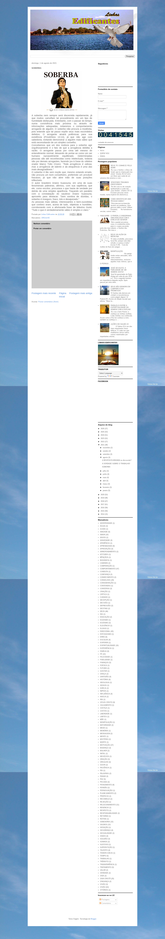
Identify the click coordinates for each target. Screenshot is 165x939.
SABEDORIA (105, 822)
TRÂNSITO (104, 861)
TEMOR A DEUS (106, 853)
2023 (103, 438)
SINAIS (103, 836)
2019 (103, 498)
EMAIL (102, 156)
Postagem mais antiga (80, 293)
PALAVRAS (104, 773)
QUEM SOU (104, 153)
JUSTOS (103, 711)
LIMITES (103, 717)
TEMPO (103, 856)
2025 (103, 432)
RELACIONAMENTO (108, 805)
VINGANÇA (104, 881)
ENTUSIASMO (105, 634)
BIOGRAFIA (104, 560)
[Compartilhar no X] (76, 214)
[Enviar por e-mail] (71, 214)
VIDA (102, 876)
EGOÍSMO (104, 623)
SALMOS (103, 825)
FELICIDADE (105, 657)
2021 (103, 445)
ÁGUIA (102, 526)
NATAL (102, 753)
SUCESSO (104, 844)
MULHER (103, 751)
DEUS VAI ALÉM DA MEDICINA (118, 236)
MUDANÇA (104, 748)
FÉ (101, 654)
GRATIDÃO (104, 677)
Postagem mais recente (44, 293)
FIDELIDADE (105, 660)
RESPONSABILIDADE (108, 813)
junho (105, 474)
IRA (101, 699)
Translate (115, 376)
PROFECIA (104, 796)
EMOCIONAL (105, 631)
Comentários (106, 903)
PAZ (101, 779)
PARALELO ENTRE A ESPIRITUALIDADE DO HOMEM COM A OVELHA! (121, 307)
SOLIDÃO (104, 839)
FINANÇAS (104, 662)
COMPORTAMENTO (108, 569)
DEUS (102, 611)
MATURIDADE (105, 725)
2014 (103, 514)
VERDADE (104, 873)
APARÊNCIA (105, 543)
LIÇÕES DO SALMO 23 (120, 324)
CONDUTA (104, 572)
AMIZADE (104, 532)
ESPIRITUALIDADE (107, 645)
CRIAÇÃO (104, 591)
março (105, 484)
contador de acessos (106, 142)
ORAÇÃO (103, 759)
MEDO (102, 728)
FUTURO (103, 668)
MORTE (103, 742)
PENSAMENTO (106, 785)
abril (104, 481)
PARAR (103, 776)
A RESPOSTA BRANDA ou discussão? (116, 460)
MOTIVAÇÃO (105, 745)
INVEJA (103, 697)
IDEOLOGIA (104, 682)
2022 (103, 442)
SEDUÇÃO (104, 827)
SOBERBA (106, 467)
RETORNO (104, 816)
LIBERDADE (105, 714)
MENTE (103, 736)
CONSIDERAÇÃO (107, 583)
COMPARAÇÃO (106, 566)
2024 (103, 435)
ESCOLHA (104, 640)
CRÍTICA (103, 594)
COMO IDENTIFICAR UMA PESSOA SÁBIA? (121, 200)
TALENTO (104, 850)
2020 (103, 495)
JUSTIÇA (103, 708)
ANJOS (103, 537)
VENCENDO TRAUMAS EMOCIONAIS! (120, 183)
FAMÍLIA (103, 651)
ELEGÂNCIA (105, 626)
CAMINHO (104, 563)
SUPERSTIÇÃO (106, 847)
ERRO (102, 637)
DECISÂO (104, 603)
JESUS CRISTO (106, 702)
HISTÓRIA (104, 679)
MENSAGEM (105, 734)
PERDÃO (103, 788)
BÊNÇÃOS (104, 557)
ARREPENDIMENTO (108, 552)
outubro (106, 451)
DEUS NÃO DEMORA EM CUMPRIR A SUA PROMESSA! (120, 289)
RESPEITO (104, 810)
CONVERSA (104, 588)
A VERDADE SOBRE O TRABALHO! (116, 464)
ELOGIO (103, 628)
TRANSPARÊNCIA (107, 864)
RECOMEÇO (105, 799)
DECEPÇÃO (104, 600)
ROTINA (103, 819)
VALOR (103, 870)
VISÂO (102, 884)
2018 (103, 501)
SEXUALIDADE (106, 833)
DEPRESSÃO (105, 606)
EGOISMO (104, 620)
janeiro (105, 490)
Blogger (93, 919)
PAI (101, 770)
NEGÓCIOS (104, 756)
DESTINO (104, 608)
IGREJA (103, 688)
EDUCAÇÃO (104, 617)
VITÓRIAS (104, 890)
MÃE (102, 719)
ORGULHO (45, 218)
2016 (103, 508)
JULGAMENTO (106, 705)
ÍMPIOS (103, 691)
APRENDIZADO (106, 546)
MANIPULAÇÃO (117, 251)
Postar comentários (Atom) (48, 302)
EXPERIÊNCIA (106, 648)
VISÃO (102, 887)
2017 (103, 504)
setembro (106, 454)
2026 (103, 429)
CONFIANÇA (105, 574)
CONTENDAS (105, 586)
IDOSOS (103, 685)
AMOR (102, 535)
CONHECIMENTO (107, 577)
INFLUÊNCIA (105, 694)
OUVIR (102, 765)
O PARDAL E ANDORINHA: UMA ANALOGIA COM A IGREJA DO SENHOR (121, 218)
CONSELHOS (105, 580)
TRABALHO (104, 859)
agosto (105, 457)
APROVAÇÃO (105, 549)
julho (105, 471)
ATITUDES (104, 554)
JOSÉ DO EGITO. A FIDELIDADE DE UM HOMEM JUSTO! (118, 270)
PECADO (103, 782)
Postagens (105, 900)
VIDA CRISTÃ (105, 879)
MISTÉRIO (104, 739)
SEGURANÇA (105, 830)
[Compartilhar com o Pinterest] (80, 214)
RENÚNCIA (104, 808)
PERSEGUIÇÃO (106, 790)
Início (102, 150)
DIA (101, 614)
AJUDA (103, 529)
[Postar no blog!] (73, 214)
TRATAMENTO (105, 867)
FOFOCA (103, 665)
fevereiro (106, 487)
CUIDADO (104, 597)
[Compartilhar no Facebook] (78, 214)
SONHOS (103, 842)
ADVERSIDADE (106, 523)
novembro (107, 448)
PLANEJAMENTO (107, 793)
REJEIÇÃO (104, 802)
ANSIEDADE (105, 540)
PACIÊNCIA (104, 768)
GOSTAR (103, 671)
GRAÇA (103, 674)
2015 (103, 511)
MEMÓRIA (104, 731)
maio (105, 477)
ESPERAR (104, 643)
